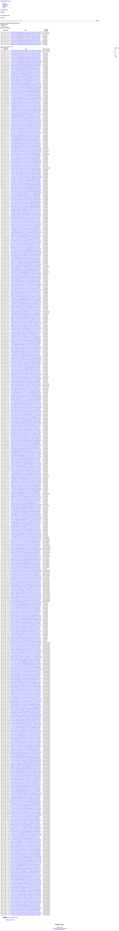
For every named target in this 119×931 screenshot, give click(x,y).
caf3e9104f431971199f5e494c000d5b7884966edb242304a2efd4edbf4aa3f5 (25, 299)
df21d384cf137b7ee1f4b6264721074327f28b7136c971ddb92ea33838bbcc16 (26, 477)
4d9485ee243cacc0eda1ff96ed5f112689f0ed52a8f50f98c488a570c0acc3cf (25, 503)
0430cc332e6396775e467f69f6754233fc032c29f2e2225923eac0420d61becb (26, 437)
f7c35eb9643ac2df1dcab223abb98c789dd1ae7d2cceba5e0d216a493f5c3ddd (26, 835)
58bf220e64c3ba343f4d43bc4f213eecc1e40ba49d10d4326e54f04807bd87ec (26, 909)
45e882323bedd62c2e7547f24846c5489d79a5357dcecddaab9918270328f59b (26, 908)
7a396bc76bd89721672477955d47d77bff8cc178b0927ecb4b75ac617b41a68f (26, 374)
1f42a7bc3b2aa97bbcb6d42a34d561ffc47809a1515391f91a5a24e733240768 (26, 467)
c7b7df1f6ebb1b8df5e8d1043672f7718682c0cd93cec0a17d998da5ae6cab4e (26, 545)
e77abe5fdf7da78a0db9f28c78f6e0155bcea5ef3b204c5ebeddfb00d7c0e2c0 (25, 633)
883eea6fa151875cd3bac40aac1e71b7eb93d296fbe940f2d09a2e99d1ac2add (26, 717)
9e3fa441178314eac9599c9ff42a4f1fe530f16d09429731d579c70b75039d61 (26, 244)
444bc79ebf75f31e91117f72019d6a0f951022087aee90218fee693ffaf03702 (25, 728)
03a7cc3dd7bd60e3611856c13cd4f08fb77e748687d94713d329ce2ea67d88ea (26, 760)
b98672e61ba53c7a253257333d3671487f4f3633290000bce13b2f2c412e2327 (26, 359)
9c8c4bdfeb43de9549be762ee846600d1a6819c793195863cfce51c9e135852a (26, 481)
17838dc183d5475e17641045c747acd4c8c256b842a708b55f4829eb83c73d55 (26, 289)
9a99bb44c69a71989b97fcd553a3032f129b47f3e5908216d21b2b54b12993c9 (26, 579)
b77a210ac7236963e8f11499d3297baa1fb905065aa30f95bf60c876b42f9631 (26, 727)
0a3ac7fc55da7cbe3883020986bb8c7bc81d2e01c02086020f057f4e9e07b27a (26, 533)
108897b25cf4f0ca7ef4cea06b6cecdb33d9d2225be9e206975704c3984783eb (26, 235)
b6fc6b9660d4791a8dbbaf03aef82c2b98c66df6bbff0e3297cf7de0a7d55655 (25, 791)
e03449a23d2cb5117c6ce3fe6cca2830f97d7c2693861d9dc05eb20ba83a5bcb (26, 794)
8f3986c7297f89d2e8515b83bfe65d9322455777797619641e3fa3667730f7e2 (26, 593)
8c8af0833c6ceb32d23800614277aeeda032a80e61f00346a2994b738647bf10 (26, 746)
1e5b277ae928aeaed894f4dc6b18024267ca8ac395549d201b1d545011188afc (26, 665)
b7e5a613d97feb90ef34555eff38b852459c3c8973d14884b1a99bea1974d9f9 (26, 631)
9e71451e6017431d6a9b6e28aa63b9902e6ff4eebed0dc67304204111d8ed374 (26, 894)
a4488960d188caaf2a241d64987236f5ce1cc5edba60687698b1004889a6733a (26, 820)
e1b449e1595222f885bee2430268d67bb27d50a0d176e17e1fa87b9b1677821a (26, 317)
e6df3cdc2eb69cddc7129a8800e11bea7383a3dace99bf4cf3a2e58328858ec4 (25, 188)
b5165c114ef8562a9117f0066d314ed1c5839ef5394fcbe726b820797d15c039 (26, 638)
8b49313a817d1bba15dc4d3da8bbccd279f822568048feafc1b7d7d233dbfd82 (26, 912)
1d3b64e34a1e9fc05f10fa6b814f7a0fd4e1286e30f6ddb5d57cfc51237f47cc (25, 748)
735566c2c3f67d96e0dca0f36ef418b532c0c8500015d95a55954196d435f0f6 (26, 789)
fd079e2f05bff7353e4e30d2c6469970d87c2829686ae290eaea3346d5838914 (26, 737)
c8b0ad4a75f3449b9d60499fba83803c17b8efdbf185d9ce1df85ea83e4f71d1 (25, 865)
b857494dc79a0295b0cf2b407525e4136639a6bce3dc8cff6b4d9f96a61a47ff (25, 702)
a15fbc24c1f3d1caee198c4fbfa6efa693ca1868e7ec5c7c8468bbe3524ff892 (25, 237)
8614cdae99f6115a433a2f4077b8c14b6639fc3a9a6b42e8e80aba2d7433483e (26, 839)
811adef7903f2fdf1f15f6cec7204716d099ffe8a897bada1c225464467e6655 (25, 369)
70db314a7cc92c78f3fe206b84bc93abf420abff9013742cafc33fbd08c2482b (25, 790)
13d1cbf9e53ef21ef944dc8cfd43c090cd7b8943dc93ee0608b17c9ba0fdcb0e (25, 914)
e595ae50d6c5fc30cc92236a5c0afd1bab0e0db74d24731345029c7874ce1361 (26, 775)
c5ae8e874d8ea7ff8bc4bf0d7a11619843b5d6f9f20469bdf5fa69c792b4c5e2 (25, 68)
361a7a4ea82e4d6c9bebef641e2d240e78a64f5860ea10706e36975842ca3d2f (26, 142)
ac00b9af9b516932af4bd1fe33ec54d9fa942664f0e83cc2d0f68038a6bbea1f (25, 553)
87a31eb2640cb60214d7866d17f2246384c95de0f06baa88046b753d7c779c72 (26, 99)
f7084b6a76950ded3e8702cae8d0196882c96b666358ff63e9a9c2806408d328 (26, 440)
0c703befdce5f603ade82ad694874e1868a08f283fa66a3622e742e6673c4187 (26, 768)
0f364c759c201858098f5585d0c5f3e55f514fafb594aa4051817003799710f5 (26, 220)
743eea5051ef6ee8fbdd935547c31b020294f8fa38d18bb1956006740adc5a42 (26, 269)
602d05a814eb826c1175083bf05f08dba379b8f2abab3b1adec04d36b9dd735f (26, 888)
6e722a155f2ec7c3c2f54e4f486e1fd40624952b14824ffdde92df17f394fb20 (25, 661)
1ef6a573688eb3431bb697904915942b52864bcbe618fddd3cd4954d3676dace (26, 151)
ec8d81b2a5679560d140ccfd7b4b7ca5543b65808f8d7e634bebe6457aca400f (26, 861)
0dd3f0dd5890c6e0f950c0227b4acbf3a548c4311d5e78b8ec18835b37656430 (26, 674)
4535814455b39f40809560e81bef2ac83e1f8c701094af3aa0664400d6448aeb (26, 127)
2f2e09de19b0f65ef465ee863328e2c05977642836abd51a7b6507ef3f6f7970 (26, 256)
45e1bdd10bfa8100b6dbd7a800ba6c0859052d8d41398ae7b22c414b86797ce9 (26, 403)
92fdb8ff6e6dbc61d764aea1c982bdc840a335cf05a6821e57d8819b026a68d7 (26, 341)
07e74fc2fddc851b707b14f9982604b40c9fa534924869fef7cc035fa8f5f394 (25, 825)
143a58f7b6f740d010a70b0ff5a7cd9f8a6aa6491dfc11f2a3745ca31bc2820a (25, 561)
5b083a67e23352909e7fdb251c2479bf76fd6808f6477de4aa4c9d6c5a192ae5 (26, 899)
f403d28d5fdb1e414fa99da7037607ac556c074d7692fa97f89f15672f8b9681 (26, 799)
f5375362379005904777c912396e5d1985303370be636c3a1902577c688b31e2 (26, 827)
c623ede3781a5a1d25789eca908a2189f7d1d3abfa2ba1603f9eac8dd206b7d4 (26, 304)
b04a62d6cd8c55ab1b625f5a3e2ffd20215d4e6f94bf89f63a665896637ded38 (26, 91)
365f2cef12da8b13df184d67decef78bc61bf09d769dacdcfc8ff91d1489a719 (25, 386)
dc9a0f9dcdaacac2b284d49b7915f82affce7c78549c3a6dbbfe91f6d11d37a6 (25, 334)
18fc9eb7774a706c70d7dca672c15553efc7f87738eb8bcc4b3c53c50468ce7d (26, 239)
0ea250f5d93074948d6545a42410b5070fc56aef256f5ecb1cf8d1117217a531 (26, 451)
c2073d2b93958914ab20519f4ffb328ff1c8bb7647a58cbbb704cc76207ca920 (26, 508)
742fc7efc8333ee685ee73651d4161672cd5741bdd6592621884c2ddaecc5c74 (26, 392)
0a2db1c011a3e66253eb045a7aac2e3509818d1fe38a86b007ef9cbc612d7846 (26, 174)
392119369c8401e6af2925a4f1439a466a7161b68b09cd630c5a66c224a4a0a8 (26, 464)
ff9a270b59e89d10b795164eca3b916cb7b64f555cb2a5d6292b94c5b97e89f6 (26, 418)
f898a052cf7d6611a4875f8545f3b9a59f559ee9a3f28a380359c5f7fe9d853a (25, 325)
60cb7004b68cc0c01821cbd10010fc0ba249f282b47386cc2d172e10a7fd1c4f (26, 240)
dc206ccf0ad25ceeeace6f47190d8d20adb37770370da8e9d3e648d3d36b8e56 (26, 871)
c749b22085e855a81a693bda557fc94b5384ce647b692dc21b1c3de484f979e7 (26, 415)
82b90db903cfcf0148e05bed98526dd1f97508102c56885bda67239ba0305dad (26, 252)
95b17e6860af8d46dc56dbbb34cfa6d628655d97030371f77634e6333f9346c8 (26, 570)
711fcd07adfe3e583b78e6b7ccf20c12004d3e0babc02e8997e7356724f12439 (26, 94)
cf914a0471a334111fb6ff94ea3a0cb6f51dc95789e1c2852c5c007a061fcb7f (25, 910)
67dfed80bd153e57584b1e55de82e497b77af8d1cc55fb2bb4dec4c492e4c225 (26, 426)
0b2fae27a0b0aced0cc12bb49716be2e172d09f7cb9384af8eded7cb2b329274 (26, 88)
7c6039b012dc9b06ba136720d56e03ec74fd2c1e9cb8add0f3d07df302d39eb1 (26, 204)
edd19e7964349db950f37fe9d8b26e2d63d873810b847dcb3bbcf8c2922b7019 (26, 548)
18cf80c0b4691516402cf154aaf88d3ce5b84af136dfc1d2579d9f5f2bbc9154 (25, 685)
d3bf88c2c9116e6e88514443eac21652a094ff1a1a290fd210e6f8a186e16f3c (25, 460)
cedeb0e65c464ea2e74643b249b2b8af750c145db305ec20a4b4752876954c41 (26, 468)
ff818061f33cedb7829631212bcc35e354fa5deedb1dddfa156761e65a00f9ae (25, 131)
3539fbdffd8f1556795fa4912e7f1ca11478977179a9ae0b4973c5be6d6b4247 (26, 847)
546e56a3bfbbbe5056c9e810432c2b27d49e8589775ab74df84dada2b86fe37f (26, 159)
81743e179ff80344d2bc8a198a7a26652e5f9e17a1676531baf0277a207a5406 (26, 898)
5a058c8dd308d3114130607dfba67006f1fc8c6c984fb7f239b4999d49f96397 (26, 442)
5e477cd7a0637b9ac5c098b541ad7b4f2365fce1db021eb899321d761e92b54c (26, 363)
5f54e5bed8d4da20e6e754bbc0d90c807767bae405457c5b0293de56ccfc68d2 (26, 902)
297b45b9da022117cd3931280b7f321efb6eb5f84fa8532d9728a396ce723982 (26, 734)
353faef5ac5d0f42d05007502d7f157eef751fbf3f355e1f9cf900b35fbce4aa (25, 836)
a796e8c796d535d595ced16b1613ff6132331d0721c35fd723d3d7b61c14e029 (26, 875)
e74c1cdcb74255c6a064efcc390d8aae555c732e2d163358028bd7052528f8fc (26, 222)
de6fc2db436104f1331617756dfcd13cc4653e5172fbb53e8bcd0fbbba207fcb (26, 246)
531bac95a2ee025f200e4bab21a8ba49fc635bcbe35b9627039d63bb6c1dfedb (26, 689)
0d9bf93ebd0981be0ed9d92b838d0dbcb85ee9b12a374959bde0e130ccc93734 (26, 862)
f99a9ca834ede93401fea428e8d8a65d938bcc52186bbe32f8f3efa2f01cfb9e (25, 135)
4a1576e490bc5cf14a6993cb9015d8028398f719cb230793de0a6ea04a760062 (26, 641)
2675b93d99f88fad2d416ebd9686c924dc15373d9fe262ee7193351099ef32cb (26, 779)
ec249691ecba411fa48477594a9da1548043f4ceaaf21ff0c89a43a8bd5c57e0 (25, 626)
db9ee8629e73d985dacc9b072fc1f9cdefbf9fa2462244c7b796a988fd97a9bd (25, 337)
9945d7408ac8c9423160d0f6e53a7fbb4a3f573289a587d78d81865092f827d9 (26, 199)
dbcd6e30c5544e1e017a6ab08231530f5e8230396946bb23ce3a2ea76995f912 (26, 155)
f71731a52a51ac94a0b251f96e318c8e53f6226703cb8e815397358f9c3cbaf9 (26, 653)
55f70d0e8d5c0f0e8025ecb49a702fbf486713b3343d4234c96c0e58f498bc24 (26, 103)
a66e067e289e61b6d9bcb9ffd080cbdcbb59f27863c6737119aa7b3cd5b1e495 (26, 756)
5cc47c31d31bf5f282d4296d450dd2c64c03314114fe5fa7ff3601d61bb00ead (26, 732)
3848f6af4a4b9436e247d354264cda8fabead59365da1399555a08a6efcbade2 (26, 559)
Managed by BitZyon (10, 919)
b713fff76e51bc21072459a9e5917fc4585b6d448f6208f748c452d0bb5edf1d (26, 180)
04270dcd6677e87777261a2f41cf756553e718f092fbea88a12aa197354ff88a (25, 623)
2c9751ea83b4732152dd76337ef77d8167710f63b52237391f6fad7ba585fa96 (26, 884)
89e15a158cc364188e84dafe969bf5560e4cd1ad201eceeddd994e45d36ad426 (26, 813)
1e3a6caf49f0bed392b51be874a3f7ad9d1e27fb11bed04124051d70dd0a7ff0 (25, 381)
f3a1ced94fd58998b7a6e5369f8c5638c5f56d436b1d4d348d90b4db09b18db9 (26, 536)
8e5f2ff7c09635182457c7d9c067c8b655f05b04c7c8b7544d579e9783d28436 (26, 882)
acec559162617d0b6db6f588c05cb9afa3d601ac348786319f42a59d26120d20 (26, 96)
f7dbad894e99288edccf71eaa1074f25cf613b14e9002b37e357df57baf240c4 (25, 522)
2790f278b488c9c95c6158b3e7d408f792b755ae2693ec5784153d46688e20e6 (26, 479)
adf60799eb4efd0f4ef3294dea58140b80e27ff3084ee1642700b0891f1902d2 (25, 434)
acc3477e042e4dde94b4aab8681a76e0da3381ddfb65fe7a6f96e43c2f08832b (26, 607)
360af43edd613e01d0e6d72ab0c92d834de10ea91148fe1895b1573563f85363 (26, 423)
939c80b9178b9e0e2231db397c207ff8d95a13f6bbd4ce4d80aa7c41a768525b (26, 267)
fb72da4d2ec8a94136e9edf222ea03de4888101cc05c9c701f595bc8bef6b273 (26, 659)
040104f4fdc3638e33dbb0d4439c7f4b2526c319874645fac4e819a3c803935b (26, 90)
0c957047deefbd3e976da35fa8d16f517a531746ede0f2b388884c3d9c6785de (26, 92)
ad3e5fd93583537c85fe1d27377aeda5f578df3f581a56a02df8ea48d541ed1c (25, 153)
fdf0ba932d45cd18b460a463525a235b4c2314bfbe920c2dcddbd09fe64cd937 (26, 191)
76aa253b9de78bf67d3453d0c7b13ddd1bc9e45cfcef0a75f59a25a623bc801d (26, 377)
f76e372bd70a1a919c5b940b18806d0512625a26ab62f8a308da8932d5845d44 (26, 571)
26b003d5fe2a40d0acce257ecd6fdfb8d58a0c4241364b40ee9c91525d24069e (26, 639)
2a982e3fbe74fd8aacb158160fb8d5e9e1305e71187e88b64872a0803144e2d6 (26, 869)
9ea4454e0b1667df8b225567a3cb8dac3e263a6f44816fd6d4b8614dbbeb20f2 (26, 598)
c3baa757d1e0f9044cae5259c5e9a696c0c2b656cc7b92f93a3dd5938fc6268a (26, 851)
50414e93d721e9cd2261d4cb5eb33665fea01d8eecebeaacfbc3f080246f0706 (26, 499)
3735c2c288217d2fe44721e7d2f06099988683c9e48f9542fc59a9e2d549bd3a (26, 663)
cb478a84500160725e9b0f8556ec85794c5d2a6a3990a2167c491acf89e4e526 (25, 41)
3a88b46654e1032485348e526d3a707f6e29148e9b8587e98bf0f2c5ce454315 (26, 682)
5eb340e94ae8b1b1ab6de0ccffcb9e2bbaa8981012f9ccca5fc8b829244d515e (25, 329)
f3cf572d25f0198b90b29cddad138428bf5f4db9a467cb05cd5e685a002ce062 (26, 230)
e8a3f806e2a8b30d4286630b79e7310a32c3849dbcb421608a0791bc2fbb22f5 (26, 488)
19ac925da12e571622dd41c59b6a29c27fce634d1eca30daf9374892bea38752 (26, 395)
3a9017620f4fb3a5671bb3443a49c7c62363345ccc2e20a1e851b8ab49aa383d (26, 578)
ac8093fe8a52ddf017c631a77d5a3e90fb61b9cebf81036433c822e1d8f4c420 (26, 693)
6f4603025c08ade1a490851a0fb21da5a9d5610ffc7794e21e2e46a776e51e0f (25, 690)
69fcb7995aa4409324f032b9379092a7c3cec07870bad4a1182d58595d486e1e (26, 410)
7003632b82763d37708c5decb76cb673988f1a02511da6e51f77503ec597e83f (26, 436)
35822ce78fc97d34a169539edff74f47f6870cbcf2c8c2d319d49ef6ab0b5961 (25, 365)
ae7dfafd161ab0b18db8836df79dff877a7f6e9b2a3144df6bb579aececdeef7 (25, 754)
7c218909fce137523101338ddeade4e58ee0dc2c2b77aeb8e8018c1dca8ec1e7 (26, 303)
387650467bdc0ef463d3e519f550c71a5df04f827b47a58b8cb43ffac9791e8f (25, 471)
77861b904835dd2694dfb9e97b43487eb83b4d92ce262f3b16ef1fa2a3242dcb (26, 883)
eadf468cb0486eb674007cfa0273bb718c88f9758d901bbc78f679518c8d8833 (26, 585)
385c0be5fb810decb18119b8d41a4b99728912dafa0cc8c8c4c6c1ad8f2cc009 (26, 221)
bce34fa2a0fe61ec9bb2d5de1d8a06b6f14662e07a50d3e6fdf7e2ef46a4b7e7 (25, 905)
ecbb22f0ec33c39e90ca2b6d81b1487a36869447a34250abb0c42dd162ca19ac (26, 85)
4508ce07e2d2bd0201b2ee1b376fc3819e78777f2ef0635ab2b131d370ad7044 (26, 901)
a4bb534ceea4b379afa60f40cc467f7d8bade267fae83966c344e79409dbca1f (25, 819)
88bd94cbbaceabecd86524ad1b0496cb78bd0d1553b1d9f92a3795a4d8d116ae (26, 764)
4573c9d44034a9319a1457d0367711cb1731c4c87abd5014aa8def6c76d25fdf (26, 121)
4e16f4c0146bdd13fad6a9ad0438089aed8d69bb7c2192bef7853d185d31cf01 (26, 73)
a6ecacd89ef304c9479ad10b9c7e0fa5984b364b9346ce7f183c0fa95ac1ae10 (25, 838)
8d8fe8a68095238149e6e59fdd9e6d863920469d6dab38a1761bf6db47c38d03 (26, 328)
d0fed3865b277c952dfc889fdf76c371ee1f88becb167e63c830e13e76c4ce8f (25, 129)
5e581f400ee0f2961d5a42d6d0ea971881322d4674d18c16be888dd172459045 (26, 422)
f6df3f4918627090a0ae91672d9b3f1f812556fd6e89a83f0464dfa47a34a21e (25, 671)
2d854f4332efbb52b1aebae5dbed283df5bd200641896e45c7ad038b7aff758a (26, 730)
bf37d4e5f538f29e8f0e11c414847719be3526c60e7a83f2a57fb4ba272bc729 (25, 81)
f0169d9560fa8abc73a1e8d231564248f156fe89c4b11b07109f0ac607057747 (26, 574)
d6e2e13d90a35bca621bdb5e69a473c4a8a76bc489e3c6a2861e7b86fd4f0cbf (26, 795)
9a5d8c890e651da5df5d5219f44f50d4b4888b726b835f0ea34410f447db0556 (26, 214)
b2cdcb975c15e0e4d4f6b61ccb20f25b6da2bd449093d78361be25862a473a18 (26, 596)
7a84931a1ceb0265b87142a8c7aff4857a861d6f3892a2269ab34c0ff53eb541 (26, 552)
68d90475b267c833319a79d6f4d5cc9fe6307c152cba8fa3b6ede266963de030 (26, 261)
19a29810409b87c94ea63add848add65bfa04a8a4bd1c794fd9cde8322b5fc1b (26, 272)
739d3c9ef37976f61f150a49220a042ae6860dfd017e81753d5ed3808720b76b (26, 776)
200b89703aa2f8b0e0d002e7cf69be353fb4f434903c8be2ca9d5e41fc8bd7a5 (26, 351)
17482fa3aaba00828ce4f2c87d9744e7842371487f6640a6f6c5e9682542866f (26, 278)
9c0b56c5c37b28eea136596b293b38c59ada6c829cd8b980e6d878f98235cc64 (26, 619)
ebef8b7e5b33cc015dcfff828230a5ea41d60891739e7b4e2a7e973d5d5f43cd (25, 384)
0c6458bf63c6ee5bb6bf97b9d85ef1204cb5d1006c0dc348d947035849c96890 (26, 396)
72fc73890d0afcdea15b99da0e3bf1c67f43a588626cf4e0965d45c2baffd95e (25, 178)
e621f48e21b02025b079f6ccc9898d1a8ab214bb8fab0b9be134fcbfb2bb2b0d (26, 742)
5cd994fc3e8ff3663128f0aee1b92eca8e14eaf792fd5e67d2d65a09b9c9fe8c (25, 427)
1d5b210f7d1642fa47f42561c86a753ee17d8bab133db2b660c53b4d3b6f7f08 (26, 758)
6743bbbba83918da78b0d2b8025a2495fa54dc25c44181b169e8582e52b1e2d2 (26, 601)
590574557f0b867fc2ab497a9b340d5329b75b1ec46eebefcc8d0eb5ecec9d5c (26, 288)
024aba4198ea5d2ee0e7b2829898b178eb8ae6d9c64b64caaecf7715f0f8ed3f (25, 408)
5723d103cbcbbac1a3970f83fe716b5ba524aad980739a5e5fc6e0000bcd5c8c (26, 529)
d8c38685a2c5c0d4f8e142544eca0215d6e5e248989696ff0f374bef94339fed (25, 544)
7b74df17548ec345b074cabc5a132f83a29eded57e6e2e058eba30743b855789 (26, 148)
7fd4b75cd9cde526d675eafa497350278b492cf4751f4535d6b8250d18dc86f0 (26, 913)
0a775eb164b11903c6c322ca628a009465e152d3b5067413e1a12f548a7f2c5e (26, 724)
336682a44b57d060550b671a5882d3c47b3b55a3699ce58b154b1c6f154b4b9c (26, 504)
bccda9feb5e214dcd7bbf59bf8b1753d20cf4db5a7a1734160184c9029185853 (26, 168)
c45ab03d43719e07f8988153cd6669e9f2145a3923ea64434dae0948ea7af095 (26, 670)
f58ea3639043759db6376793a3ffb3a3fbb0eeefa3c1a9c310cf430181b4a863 (25, 196)
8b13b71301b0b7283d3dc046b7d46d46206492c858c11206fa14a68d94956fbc (26, 856)
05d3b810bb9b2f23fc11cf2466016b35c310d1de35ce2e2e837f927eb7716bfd (26, 107)
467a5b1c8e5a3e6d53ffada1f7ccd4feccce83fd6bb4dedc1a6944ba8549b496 (25, 157)
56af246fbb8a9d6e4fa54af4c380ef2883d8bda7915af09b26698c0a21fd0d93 (25, 512)
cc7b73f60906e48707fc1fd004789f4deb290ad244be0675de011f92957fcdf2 (25, 697)
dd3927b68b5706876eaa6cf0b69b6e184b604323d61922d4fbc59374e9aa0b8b (25, 33)
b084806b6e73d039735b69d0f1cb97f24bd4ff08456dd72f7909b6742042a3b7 (26, 824)
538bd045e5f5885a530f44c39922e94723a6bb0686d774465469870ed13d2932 (26, 698)
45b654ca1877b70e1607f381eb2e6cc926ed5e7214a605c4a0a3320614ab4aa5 (26, 745)
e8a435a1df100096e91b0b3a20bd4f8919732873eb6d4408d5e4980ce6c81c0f (26, 715)
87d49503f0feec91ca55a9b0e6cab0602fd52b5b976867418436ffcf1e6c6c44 (25, 198)
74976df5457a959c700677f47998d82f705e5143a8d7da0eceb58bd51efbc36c (26, 891)
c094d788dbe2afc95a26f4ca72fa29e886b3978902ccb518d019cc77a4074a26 (26, 210)
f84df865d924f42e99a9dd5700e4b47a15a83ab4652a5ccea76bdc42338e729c (26, 830)
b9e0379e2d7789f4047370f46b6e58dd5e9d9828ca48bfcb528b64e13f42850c (26, 507)
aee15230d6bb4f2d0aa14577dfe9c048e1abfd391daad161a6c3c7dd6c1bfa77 (26, 166)
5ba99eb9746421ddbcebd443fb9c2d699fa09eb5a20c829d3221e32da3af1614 (26, 462)
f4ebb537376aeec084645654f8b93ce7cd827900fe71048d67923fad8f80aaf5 (25, 709)
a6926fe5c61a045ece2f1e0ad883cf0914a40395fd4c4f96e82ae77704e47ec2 (25, 459)
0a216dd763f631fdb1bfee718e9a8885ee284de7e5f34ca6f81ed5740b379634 (26, 784)
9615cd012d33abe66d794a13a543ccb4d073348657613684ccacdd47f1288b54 (26, 645)
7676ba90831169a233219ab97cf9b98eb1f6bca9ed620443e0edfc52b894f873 (26, 362)
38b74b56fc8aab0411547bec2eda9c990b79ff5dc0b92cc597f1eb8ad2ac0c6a (25, 355)
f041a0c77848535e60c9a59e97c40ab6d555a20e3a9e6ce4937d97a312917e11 (26, 843)
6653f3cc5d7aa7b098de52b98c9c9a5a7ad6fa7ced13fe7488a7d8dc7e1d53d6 (26, 771)
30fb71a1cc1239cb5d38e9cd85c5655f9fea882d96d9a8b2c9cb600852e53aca (26, 250)
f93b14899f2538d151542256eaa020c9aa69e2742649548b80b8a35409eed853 (26, 577)
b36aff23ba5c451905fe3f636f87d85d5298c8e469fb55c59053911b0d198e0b (26, 765)
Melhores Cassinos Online (59, 929)
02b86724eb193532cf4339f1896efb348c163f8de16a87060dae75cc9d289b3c (26, 243)
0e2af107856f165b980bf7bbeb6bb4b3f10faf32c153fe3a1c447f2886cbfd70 (25, 551)
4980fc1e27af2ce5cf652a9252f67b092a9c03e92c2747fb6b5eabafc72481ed (25, 318)
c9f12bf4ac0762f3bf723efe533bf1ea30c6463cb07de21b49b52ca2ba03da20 (25, 646)
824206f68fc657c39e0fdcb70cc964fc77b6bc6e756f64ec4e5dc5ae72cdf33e (25, 247)
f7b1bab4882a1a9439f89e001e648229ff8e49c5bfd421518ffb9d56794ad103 (25, 448)
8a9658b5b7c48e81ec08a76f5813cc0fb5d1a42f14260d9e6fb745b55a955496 (26, 319)
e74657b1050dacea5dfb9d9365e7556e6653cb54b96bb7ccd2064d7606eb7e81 (26, 895)
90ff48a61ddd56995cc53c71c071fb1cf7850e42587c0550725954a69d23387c (26, 620)
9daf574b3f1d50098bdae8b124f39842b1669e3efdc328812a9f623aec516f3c (25, 868)
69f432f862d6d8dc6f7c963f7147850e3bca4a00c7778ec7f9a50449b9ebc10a (26, 753)
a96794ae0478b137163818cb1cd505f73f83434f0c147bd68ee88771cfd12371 (26, 542)
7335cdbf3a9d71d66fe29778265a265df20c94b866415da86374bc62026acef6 (26, 523)
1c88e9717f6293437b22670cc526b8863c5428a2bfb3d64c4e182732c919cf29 (26, 265)
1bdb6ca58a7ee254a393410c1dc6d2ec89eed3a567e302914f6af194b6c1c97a (26, 630)
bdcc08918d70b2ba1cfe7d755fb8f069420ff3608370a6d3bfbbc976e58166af (25, 75)
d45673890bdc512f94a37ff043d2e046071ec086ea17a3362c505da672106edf (26, 336)
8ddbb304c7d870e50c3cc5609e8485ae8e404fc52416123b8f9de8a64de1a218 (26, 615)
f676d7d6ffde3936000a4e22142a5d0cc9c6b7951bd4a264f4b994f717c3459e (26, 433)
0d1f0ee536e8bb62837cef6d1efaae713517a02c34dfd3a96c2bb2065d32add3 (26, 873)
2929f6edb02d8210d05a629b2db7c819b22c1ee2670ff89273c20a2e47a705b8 (26, 752)
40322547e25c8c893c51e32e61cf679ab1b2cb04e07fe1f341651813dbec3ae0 (26, 295)
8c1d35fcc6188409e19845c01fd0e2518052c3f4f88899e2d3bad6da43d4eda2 (26, 281)
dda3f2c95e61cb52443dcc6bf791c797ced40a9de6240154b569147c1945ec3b (26, 801)
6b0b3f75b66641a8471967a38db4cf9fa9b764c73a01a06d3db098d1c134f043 (26, 624)
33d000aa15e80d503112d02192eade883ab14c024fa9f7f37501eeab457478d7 (26, 897)
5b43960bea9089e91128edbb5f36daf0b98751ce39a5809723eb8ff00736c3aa (26, 209)
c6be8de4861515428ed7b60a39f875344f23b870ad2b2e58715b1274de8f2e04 (26, 285)
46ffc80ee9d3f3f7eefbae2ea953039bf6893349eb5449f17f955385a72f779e (25, 612)
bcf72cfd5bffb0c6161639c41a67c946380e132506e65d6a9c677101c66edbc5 (26, 739)
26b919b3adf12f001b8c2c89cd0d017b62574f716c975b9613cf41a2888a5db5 (26, 611)
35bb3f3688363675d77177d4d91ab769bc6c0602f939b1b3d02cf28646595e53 (26, 713)
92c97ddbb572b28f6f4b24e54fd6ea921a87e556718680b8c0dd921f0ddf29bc (26, 207)
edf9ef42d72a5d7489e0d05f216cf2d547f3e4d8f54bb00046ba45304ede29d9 (26, 184)
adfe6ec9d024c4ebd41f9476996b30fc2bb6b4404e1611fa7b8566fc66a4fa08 (25, 493)
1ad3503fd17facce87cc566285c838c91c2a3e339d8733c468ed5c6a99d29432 (26, 886)
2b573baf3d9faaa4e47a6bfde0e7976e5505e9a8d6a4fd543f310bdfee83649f (25, 136)
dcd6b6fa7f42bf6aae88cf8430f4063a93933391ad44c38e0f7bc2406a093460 (25, 849)
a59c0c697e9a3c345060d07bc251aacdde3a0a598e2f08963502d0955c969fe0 (26, 841)
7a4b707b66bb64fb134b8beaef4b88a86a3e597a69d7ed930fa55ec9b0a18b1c (26, 277)
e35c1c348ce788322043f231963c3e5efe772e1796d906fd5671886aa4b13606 (26, 520)
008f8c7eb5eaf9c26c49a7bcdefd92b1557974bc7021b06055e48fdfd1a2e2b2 (26, 750)
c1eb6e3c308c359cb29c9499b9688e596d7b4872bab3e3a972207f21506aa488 (25, 43)
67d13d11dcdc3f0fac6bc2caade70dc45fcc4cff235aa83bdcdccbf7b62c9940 (25, 821)
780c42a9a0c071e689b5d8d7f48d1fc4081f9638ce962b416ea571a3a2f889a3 (26, 183)
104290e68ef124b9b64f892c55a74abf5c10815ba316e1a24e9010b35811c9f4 (26, 531)
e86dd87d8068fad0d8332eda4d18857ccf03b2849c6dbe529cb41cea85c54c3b (26, 449)
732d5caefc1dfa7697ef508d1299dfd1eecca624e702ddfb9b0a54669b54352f (25, 69)
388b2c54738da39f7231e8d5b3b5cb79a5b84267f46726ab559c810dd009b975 (26, 284)
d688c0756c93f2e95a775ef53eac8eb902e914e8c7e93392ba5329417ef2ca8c (26, 906)
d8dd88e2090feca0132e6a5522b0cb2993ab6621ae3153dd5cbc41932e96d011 (26, 432)
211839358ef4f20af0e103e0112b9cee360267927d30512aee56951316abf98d (26, 106)
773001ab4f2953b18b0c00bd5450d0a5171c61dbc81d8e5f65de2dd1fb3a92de (26, 586)
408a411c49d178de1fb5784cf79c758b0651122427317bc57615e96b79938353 (26, 192)
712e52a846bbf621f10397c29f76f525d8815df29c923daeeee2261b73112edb (26, 783)
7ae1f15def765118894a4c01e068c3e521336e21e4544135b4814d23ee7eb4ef (26, 330)
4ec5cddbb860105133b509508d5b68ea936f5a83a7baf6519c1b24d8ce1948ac (26, 478)
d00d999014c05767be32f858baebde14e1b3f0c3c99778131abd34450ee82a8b (26, 691)
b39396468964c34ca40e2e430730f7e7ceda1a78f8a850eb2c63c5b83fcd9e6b (26, 797)
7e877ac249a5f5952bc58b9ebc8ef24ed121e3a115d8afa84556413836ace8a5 (26, 200)
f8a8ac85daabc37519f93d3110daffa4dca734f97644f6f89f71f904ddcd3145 (25, 270)
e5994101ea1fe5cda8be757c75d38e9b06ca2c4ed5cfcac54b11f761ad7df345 (25, 113)
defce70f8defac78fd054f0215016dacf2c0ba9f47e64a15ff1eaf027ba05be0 (25, 816)
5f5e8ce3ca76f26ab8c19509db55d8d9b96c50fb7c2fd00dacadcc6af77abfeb (25, 735)
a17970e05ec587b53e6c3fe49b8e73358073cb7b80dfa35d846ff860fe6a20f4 (25, 757)
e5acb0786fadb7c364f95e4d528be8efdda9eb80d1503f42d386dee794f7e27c (25, 644)
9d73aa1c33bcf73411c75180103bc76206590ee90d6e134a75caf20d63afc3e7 (26, 345)
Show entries (5, 28)
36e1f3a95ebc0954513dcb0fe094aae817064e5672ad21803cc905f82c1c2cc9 (26, 590)
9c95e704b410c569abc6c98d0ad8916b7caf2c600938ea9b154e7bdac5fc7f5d (26, 555)
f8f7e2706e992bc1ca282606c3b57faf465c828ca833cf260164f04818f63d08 (25, 683)
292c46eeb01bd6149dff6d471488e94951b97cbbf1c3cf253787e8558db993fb (26, 605)
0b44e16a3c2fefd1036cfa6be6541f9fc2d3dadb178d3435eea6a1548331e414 (25, 806)
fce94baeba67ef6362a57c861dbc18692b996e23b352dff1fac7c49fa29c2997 (25, 600)
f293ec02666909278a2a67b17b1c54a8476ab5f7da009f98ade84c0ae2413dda (26, 393)
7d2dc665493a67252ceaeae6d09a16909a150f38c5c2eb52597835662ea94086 (26, 378)
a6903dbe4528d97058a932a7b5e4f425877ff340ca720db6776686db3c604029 (26, 161)
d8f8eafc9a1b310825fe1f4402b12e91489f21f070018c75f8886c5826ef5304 (25, 425)
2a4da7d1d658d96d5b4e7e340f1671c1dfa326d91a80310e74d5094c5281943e (26, 232)
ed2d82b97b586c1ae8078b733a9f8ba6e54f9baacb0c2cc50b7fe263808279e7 (26, 609)
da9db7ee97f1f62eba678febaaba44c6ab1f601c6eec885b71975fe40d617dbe (25, 143)
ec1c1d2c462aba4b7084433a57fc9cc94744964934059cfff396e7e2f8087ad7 (25, 809)
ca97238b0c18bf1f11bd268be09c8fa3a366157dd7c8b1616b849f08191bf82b (26, 326)
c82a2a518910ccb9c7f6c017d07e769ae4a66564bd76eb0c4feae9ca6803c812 (26, 853)
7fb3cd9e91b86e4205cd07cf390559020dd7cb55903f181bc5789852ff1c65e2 (26, 560)
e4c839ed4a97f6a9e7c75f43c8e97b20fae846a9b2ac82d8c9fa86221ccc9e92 (25, 525)
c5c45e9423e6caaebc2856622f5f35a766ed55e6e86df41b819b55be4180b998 (26, 87)
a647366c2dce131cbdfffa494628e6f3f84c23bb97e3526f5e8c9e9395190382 (25, 832)
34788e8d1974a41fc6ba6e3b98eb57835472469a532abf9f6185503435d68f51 (26, 634)
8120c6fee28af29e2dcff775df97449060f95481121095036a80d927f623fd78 (25, 140)
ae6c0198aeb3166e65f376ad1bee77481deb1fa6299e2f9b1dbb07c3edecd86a (26, 343)
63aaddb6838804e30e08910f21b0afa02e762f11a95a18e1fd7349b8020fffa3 (25, 313)
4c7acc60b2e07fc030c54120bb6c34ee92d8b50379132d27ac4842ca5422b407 (26, 274)
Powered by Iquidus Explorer (12, 917)
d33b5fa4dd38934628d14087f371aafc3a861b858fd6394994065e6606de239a (26, 549)
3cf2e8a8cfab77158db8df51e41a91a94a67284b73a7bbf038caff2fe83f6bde (25, 259)
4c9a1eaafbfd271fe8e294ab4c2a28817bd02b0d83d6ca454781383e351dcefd (26, 587)
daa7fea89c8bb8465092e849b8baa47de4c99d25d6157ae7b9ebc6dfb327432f (26, 302)
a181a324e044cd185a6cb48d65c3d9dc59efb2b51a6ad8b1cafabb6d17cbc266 (26, 557)
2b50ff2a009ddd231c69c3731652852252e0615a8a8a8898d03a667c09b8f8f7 (26, 704)
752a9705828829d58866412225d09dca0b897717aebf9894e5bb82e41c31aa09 (26, 793)
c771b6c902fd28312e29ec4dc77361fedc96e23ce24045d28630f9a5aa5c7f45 (26, 556)
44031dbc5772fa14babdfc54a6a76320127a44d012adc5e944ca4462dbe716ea (26, 485)
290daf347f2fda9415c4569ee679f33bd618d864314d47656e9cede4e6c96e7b (26, 66)
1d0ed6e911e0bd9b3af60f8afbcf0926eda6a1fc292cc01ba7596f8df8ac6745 (25, 137)
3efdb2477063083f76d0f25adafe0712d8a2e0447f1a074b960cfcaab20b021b (25, 280)
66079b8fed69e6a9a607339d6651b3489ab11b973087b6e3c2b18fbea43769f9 (26, 411)
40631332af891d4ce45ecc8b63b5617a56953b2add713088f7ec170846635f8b (26, 453)
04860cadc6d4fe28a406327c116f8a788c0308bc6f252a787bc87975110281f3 (26, 767)
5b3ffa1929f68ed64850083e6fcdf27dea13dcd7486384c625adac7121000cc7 (26, 217)
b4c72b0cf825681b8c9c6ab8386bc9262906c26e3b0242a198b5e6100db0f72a (26, 64)
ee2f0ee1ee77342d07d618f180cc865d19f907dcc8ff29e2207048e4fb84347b (25, 225)
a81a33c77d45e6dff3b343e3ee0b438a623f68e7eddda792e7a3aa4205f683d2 (26, 348)
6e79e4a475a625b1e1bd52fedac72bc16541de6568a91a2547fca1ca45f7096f (26, 307)
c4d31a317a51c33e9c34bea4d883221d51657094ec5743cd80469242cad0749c (26, 132)
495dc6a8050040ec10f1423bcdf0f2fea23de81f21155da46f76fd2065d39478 (25, 804)
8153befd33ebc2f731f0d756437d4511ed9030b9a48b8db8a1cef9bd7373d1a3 (26, 229)
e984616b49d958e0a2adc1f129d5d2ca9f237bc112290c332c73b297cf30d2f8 (26, 687)
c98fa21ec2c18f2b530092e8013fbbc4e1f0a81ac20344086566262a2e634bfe (25, 296)
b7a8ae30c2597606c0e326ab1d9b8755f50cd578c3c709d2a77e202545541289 (26, 834)
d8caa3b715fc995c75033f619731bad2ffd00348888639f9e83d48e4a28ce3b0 (26, 367)
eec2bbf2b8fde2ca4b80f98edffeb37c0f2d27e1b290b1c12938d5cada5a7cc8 (25, 492)
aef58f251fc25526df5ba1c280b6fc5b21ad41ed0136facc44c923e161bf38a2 (25, 500)
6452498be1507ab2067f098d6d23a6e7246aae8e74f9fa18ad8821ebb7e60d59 (26, 716)
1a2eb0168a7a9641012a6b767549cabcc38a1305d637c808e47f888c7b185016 (26, 150)
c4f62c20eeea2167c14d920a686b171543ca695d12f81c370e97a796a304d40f (26, 589)
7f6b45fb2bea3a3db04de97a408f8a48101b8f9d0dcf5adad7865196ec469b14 (26, 382)
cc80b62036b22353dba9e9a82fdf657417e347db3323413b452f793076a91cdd (26, 534)
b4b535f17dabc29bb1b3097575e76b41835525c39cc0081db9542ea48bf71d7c (26, 118)
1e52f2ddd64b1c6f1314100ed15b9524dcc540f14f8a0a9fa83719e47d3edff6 (25, 282)
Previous (117, 47)
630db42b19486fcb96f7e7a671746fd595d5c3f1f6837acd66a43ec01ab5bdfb (26, 738)
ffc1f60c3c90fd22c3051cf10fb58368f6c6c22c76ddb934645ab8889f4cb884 (25, 391)
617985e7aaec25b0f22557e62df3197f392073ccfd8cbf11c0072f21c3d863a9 (25, 287)
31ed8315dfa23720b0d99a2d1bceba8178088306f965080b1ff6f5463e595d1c (26, 262)
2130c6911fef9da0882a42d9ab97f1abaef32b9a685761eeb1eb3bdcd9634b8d (26, 226)
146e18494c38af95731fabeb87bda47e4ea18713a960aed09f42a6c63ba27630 (26, 592)
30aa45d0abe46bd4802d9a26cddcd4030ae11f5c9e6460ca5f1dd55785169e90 (26, 850)
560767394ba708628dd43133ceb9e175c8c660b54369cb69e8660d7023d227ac (26, 98)
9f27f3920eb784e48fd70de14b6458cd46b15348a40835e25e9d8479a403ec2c (26, 622)
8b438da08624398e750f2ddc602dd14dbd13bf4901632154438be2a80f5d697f (26, 187)
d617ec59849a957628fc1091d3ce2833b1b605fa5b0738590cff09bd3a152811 (26, 162)
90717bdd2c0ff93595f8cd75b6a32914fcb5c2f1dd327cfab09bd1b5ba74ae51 (25, 37)
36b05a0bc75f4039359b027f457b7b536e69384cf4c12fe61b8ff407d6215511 (26, 780)
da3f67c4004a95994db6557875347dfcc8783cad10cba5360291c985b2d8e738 (26, 700)
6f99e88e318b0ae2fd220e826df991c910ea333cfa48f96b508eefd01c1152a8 (25, 321)
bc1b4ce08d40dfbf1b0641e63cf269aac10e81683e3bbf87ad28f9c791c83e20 (25, 139)
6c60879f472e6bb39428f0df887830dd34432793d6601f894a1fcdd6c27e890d (26, 360)
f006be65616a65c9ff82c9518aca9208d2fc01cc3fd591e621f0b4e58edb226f (25, 441)
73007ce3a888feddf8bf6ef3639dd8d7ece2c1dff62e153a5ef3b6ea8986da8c (25, 344)
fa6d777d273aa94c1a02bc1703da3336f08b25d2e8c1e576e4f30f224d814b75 (26, 719)
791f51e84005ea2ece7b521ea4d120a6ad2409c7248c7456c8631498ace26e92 (26, 537)
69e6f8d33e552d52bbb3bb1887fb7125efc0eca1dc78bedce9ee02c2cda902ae (26, 774)
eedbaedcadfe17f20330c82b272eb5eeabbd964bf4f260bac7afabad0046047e (25, 203)
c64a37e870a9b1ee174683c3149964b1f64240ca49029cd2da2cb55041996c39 (26, 189)
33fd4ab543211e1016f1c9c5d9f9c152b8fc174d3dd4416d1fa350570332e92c (26, 72)
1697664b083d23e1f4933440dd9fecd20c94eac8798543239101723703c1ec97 (26, 114)
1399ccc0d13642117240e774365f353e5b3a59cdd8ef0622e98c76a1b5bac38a (26, 880)
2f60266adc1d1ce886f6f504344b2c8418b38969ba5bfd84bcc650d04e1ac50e (25, 44)
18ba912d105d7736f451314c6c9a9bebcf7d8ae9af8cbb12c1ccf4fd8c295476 (25, 817)
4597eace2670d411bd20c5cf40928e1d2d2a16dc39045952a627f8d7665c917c (26, 349)
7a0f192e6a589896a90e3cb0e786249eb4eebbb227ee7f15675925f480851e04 (26, 314)
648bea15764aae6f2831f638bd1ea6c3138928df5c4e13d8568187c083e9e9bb (26, 385)
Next (116, 56)
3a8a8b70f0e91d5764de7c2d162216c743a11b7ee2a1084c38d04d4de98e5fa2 (26, 706)
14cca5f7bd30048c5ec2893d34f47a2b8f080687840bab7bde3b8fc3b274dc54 (26, 258)
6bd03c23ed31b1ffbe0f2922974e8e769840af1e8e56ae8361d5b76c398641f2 (26, 470)
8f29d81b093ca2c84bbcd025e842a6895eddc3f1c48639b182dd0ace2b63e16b (26, 497)
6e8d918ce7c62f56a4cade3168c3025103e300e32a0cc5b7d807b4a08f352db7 (26, 170)
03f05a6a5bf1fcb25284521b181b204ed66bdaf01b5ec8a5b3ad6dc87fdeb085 (26, 83)
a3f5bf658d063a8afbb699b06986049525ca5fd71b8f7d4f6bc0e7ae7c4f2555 (25, 455)
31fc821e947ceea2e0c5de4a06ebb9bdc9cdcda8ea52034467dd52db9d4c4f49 (26, 604)
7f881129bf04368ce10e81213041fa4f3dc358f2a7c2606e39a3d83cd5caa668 (25, 812)
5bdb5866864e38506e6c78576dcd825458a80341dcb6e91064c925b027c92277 (26, 678)
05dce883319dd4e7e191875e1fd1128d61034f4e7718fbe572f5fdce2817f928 (26, 705)
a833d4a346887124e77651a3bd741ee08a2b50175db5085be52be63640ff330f (26, 514)
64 (115, 55)
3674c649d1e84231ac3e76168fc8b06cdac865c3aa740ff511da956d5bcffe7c (25, 228)
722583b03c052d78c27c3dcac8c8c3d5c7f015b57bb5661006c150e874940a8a (26, 815)
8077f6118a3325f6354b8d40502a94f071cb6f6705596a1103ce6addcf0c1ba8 (26, 864)
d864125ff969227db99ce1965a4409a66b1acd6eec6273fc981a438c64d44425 (26, 254)
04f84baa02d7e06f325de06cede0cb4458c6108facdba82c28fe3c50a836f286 (25, 65)
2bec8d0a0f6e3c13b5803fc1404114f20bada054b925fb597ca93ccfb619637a (25, 133)
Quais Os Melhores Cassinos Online (59, 928)
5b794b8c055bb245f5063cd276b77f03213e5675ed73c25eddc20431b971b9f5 (25, 32)
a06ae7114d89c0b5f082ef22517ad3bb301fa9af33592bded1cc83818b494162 (26, 389)
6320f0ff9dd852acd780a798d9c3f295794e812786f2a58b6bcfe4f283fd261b (25, 712)
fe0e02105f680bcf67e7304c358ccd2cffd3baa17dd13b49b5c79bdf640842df (25, 778)
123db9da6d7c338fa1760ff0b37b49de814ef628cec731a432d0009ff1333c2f (25, 310)
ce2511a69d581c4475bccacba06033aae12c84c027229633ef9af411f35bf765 (25, 117)
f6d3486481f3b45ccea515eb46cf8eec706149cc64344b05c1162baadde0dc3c (26, 308)
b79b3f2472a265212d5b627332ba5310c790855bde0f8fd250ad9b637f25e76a (26, 501)
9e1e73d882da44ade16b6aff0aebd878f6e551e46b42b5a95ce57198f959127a (26, 572)
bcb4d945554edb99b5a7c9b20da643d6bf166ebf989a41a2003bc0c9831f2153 (26, 846)
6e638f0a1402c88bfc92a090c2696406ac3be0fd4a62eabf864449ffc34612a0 (25, 679)
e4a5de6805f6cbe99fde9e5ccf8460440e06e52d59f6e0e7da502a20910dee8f (25, 211)
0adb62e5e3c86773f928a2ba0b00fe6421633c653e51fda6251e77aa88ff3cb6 (25, 494)
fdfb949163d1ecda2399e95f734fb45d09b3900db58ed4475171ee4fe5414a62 (26, 263)
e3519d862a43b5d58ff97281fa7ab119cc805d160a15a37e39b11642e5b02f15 (26, 613)
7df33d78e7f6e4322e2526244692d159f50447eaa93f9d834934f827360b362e (26, 120)
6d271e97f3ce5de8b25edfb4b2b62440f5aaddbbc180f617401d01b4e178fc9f (26, 722)
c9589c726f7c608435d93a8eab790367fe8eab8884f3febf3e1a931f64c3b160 (25, 786)
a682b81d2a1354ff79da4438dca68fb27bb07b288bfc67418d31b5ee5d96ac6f (26, 649)
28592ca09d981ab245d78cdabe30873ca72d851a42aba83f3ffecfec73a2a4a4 (25, 515)
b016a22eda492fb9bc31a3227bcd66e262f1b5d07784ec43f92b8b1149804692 (26, 686)
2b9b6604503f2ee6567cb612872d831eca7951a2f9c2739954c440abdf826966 (26, 358)
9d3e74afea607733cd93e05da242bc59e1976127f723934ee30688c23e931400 (26, 176)
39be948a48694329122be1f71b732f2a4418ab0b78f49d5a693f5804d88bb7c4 (26, 452)
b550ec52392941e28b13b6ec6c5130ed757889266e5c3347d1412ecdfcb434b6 (26, 657)
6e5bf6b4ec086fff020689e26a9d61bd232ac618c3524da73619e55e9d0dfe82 (26, 879)
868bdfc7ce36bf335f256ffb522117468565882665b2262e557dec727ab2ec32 (26, 147)
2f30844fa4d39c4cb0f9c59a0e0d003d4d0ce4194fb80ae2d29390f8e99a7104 (26, 877)
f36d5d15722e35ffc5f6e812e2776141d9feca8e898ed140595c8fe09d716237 (25, 80)
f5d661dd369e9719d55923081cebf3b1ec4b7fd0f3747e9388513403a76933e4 (25, 36)
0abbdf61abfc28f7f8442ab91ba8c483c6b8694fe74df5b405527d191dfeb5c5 (25, 315)
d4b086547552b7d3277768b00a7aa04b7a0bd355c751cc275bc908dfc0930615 (26, 656)
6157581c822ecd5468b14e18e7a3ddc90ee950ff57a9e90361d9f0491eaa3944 (26, 664)
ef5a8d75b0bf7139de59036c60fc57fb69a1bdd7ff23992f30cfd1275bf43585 (25, 366)
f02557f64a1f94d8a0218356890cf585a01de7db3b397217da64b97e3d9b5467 (26, 300)
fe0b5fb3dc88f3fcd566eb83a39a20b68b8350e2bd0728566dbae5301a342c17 (26, 563)
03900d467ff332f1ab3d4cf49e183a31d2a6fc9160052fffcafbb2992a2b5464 (25, 447)
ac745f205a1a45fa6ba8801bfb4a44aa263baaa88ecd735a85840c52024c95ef (25, 582)
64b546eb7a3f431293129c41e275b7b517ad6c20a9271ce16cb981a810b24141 (26, 224)
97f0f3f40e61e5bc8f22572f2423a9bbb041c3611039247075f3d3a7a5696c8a (26, 527)
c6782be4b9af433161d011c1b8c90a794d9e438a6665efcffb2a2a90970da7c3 (26, 564)
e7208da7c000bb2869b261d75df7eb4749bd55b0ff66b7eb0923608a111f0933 (26, 332)
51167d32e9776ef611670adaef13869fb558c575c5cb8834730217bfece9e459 (26, 627)
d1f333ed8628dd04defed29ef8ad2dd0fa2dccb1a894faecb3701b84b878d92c (26, 903)
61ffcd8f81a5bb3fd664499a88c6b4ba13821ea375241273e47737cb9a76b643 (26, 810)
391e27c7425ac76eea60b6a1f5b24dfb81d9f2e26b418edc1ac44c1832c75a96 (26, 805)
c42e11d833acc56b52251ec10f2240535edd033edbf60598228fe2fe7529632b (26, 761)
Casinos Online (60, 927)
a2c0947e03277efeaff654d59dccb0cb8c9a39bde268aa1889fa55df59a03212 (25, 40)
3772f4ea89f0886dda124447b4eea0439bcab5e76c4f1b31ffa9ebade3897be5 (25, 510)
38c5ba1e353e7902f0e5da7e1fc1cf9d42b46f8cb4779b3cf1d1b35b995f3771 (25, 266)
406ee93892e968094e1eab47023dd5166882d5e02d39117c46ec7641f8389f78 (26, 701)
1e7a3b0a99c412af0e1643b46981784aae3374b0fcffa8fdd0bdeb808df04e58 (25, 490)
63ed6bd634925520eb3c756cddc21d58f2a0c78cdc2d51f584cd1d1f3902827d (26, 412)
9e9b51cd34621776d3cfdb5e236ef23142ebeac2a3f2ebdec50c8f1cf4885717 (25, 444)
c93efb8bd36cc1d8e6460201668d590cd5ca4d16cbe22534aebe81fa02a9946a (26, 475)
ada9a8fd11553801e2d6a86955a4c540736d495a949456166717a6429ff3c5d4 (26, 642)
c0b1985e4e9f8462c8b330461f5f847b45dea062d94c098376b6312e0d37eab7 (26, 125)
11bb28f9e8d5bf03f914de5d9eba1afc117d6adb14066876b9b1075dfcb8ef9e (25, 116)
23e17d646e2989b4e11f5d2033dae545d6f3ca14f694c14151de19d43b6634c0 (26, 311)
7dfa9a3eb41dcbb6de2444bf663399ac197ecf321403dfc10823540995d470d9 (26, 845)
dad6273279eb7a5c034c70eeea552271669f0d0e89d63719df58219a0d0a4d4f (26, 414)
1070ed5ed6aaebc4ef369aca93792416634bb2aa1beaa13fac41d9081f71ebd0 (26, 486)
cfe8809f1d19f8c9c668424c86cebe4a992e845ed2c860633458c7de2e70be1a (26, 720)
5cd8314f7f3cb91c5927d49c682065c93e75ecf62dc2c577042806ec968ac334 (26, 575)
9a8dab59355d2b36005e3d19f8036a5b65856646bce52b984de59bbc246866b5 (26, 177)
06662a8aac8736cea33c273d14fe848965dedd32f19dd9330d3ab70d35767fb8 (26, 618)
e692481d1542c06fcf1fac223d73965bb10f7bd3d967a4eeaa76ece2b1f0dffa (25, 421)
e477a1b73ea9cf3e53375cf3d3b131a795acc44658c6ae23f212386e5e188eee (26, 608)
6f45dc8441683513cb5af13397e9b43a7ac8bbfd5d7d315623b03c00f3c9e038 (26, 144)
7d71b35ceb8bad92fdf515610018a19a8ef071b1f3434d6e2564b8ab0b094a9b (26, 741)
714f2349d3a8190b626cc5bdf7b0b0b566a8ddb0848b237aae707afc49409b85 (26, 808)
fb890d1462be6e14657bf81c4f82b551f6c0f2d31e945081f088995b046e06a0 (26, 206)
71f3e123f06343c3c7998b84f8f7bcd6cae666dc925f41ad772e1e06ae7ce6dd (25, 635)
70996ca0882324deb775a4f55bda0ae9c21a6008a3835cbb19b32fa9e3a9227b (26, 236)
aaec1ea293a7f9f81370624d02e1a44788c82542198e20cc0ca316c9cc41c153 (26, 680)
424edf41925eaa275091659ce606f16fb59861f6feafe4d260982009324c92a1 (25, 872)
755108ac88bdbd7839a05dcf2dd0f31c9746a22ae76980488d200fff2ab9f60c (26, 146)
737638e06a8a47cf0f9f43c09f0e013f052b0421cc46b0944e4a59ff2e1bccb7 (25, 798)
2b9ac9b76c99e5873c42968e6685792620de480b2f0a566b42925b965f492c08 (26, 407)
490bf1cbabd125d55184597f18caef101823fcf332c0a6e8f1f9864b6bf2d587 (25, 828)
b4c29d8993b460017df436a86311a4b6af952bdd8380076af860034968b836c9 (26, 110)
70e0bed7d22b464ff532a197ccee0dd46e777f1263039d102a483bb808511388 (26, 323)
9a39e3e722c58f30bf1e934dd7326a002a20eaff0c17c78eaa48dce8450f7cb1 (25, 566)
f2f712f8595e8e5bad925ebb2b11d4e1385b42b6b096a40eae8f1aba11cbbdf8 (25, 726)
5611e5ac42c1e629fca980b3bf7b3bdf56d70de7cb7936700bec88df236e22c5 (26, 763)
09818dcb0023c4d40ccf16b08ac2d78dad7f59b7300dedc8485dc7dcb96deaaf (26, 616)
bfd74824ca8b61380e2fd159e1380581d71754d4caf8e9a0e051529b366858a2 (26, 890)
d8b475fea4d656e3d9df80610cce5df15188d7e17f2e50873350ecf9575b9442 (26, 370)
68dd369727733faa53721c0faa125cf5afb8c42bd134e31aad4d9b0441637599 (26, 163)
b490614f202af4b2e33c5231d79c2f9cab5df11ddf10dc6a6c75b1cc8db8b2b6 (26, 293)
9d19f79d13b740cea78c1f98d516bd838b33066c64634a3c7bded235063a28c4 (26, 340)
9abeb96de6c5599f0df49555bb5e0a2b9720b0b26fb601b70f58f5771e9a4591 (26, 77)
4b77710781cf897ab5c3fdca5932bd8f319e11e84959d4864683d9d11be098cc (26, 511)
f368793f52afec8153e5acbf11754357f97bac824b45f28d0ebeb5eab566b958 (25, 541)
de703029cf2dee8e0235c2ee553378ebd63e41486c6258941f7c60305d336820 (26, 463)
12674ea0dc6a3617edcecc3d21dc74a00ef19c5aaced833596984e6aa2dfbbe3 (26, 95)
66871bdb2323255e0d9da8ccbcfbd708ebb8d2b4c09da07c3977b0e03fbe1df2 (26, 429)
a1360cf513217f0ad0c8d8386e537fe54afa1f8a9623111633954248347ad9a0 (25, 38)
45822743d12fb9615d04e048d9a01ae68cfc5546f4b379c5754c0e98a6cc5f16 (26, 388)
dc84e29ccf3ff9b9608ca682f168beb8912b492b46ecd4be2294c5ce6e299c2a (26, 70)
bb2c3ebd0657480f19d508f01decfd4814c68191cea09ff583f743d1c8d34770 (26, 505)
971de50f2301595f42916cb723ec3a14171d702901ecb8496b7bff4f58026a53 (26, 215)
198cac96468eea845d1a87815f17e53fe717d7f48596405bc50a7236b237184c (26, 406)
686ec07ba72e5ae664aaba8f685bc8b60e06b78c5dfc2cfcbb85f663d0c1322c (25, 195)
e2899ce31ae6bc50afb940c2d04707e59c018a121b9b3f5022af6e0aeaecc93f (25, 484)
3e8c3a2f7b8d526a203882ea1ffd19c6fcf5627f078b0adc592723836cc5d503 (25, 102)
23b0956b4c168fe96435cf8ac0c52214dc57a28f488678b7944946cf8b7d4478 (26, 399)
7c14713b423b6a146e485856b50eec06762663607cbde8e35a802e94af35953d (26, 489)
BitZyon (9, 1)
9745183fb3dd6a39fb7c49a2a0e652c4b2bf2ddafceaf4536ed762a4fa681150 (25, 352)
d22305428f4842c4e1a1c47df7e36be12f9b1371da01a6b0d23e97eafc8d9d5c (26, 696)
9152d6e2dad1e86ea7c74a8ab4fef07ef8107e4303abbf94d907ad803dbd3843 (26, 169)
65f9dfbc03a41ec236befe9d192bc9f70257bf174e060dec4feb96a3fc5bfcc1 (25, 546)
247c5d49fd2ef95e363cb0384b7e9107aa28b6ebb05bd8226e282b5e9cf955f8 (26, 473)
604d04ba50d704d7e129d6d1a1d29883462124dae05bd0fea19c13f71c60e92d (26, 297)
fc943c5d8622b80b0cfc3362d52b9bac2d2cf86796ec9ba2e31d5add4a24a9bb (26, 474)
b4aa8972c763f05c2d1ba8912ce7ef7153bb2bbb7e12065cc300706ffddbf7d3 (26, 694)
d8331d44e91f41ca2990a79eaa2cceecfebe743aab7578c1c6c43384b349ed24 (26, 430)
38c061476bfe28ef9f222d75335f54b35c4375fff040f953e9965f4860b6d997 (25, 629)
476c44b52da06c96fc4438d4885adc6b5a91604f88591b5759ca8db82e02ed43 (26, 322)
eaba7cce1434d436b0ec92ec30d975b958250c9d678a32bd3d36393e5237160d (26, 516)
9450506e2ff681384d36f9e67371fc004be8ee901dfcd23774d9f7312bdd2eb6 (26, 876)
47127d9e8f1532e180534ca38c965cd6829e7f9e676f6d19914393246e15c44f (26, 540)
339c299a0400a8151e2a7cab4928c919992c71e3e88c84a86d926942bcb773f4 (26, 347)
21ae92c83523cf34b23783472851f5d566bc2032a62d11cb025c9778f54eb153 (26, 371)
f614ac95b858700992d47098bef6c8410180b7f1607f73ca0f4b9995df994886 (26, 194)
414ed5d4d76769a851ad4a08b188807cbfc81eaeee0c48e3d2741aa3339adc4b (26, 456)
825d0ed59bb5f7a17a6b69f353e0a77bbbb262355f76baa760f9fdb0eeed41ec (26, 782)
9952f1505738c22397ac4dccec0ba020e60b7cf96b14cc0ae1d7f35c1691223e (26, 518)
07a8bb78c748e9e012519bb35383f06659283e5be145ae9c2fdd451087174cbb (26, 445)
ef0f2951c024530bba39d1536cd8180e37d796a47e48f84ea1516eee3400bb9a (26, 672)
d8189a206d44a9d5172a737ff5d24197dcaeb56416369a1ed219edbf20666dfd (26, 583)
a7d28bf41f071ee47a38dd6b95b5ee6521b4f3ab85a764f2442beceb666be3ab (26, 893)
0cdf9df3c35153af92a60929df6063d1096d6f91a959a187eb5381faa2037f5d (25, 292)
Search (97, 20)
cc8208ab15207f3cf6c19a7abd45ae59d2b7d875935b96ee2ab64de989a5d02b (26, 356)
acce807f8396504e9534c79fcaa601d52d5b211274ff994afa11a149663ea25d (25, 823)
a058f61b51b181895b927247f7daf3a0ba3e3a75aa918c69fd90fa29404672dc (26, 648)
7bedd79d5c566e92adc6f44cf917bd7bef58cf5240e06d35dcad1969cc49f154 (26, 842)
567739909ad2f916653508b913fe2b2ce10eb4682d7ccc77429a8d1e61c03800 (26, 723)
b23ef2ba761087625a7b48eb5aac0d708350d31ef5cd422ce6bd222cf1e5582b (26, 276)
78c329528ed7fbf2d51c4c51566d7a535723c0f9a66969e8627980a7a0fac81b (26, 530)
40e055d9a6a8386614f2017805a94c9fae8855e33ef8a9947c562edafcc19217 (26, 887)
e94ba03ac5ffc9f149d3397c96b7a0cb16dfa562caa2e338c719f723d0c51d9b (25, 743)
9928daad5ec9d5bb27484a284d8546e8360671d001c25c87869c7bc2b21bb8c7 (26, 482)
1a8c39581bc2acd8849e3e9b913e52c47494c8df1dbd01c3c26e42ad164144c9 (26, 397)
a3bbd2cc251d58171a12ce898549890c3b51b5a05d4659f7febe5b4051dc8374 (26, 172)
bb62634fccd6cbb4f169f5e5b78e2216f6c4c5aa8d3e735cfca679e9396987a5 (25, 233)
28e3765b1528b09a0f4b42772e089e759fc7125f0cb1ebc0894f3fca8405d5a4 (26, 213)
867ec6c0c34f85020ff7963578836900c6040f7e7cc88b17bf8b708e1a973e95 (26, 255)
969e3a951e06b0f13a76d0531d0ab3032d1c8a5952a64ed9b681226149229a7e (26, 772)
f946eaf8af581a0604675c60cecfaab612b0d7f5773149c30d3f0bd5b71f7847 (25, 375)
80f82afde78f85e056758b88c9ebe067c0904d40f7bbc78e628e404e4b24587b (26, 458)
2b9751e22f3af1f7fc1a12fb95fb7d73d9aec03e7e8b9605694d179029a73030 (26, 400)
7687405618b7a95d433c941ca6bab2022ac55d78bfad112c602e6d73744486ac (26, 731)
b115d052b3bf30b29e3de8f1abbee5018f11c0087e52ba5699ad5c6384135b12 (26, 858)
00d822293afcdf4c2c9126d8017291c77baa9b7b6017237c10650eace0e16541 (26, 867)
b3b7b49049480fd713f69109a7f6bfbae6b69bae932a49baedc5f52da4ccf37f (25, 218)
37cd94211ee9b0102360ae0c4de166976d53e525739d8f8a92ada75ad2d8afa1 (26, 173)
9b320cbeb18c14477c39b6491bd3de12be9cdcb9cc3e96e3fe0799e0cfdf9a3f (26, 667)
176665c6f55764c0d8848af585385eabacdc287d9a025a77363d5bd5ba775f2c (26, 769)
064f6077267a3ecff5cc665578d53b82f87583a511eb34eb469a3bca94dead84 (26, 273)
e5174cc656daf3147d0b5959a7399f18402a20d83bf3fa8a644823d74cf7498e (26, 109)
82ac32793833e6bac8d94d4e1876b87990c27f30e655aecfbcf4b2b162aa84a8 (26, 181)
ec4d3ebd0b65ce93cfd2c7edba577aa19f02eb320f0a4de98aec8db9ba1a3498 (26, 655)
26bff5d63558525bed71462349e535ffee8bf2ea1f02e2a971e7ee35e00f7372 (25, 76)
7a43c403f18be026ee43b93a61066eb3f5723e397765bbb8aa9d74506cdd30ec (26, 122)
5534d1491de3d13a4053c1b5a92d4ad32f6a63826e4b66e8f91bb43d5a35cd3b (26, 84)
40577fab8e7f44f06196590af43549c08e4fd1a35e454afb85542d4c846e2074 (26, 79)
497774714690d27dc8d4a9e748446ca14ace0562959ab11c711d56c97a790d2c (26, 668)
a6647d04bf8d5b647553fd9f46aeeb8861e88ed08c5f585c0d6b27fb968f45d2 (26, 496)
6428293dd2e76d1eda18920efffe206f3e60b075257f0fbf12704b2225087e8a (25, 373)
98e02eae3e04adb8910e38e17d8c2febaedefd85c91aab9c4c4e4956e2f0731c (25, 675)
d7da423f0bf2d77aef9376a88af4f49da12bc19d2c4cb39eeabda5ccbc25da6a (25, 354)
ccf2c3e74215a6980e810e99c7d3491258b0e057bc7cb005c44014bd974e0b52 (26, 241)
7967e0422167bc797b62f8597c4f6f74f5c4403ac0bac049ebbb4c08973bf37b (26, 339)
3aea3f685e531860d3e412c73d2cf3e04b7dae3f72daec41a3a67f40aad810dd (25, 380)
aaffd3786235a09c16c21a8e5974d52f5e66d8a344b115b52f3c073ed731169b (26, 419)
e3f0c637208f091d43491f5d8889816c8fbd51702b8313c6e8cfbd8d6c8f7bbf (26, 854)
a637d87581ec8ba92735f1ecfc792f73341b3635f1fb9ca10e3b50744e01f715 (25, 165)
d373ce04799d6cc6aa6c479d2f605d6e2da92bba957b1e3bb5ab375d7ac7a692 (26, 711)
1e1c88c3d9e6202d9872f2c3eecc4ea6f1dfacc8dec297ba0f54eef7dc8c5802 (25, 158)
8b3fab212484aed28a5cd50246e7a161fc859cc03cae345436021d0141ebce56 (26, 538)
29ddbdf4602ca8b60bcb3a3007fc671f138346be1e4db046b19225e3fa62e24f (26, 306)
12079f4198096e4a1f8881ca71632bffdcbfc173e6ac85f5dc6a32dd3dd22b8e (25, 526)
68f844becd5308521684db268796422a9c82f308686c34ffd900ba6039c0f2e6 (26, 185)
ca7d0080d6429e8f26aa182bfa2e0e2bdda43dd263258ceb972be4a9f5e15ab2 (26, 597)
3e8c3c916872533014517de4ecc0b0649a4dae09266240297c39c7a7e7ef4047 (26, 404)
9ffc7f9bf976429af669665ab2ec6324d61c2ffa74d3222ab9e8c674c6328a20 (25, 34)
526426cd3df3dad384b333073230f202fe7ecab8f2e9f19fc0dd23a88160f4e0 (25, 637)
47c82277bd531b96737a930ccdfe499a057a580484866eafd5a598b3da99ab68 (26, 860)
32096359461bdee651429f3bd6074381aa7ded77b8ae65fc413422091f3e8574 (26, 652)
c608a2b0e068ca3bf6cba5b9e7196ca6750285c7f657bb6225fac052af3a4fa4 (25, 676)
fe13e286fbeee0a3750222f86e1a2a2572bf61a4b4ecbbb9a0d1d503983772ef (25, 749)
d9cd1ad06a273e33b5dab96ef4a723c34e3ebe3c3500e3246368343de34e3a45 (26, 101)
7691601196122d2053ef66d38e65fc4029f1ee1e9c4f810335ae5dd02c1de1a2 (26, 105)
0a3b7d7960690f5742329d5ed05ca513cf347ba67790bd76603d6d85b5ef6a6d (26, 202)
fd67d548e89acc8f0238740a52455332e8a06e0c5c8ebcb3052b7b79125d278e (26, 248)
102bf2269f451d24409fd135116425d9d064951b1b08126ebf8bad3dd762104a (26, 251)
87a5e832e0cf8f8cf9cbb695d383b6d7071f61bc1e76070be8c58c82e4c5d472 (26, 466)
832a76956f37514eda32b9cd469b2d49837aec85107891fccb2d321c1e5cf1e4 (26, 128)
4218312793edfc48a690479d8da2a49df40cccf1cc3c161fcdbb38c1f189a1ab (25, 787)
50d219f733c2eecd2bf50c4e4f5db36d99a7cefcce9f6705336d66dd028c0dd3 (26, 154)
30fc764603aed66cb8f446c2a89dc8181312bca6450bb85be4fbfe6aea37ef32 (25, 333)
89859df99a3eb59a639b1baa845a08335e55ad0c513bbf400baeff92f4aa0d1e (25, 568)
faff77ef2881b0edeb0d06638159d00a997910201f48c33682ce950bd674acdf (26, 438)
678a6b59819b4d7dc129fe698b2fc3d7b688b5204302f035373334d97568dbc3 (26, 650)
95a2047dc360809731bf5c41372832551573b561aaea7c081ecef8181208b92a (26, 594)
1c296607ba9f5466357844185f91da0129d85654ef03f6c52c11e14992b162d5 (26, 124)
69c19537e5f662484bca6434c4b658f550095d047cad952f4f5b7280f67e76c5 (26, 401)
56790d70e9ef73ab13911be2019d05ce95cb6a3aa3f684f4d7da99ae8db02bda (26, 567)
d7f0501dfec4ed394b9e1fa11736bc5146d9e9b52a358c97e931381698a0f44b (26, 708)
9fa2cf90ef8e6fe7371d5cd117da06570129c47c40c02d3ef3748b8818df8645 (25, 802)
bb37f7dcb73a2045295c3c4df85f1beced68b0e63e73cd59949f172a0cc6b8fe (25, 111)
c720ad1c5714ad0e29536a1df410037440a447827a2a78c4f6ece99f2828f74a (26, 581)
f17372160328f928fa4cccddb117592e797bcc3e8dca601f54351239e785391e (26, 291)
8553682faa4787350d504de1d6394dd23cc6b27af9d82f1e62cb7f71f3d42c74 (26, 660)
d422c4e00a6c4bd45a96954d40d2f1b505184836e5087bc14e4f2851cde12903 (26, 857)
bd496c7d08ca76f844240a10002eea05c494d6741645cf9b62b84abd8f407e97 (26, 603)
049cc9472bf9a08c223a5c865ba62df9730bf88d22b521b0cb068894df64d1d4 (26, 831)
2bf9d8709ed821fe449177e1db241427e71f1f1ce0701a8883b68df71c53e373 (26, 417)
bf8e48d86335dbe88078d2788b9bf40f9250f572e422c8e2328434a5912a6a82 (26, 519)
